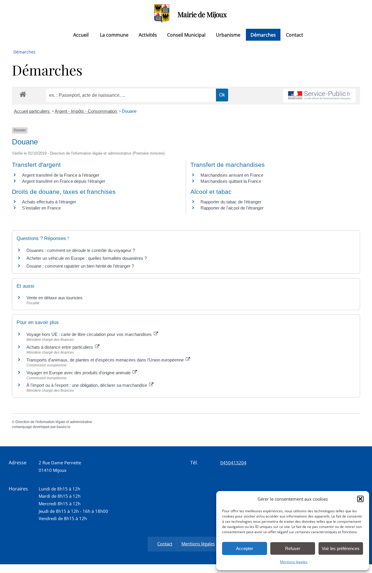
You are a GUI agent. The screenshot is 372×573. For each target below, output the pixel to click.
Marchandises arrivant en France (232, 175)
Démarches (263, 34)
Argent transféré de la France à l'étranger (60, 175)
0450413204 (233, 462)
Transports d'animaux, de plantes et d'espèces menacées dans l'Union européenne (105, 359)
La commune (114, 34)
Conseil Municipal (186, 34)
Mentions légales (293, 561)
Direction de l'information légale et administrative (53, 422)
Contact (294, 34)
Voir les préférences (341, 548)
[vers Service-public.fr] (319, 96)
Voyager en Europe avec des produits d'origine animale (79, 372)
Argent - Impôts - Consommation (86, 111)
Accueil (81, 34)
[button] (360, 499)
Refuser (292, 548)
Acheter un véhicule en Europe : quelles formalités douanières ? (86, 258)
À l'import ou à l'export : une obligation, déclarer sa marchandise (87, 385)
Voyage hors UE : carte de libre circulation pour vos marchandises (89, 334)
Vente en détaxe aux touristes (54, 297)
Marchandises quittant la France (231, 181)
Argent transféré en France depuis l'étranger (63, 181)
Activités (148, 34)
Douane (129, 111)
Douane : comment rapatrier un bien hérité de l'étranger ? (80, 266)
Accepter (244, 548)
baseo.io (63, 427)
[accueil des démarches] (22, 94)
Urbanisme (228, 34)
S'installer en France (41, 207)
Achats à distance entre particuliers (60, 347)
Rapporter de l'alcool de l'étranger (232, 207)
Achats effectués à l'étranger (49, 201)
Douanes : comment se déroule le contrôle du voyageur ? (80, 250)
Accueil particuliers (32, 111)
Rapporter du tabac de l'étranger (231, 201)
